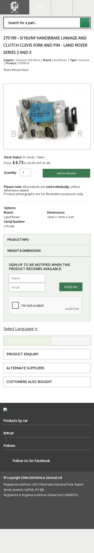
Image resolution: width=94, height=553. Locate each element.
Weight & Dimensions (24, 250)
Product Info (18, 239)
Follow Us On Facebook (31, 460)
